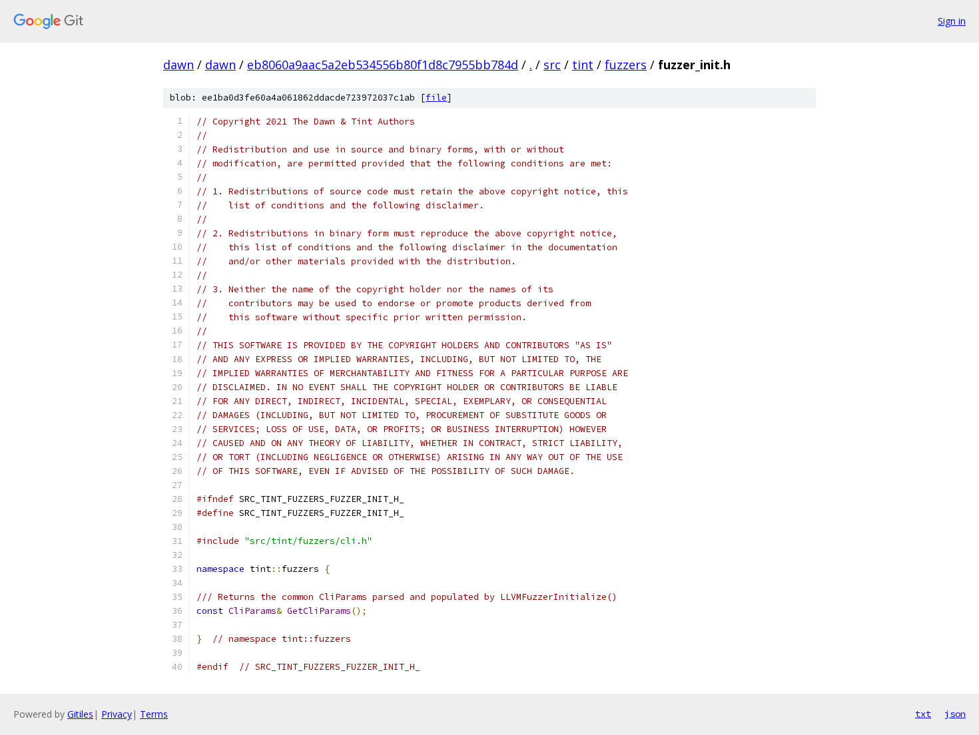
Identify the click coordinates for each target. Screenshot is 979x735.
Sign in (952, 21)
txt (923, 714)
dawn (178, 65)
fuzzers (626, 65)
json (955, 714)
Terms (154, 714)
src (552, 65)
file (436, 97)
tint (582, 65)
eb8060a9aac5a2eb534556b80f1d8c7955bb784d (382, 65)
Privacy (116, 714)
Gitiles (80, 714)
